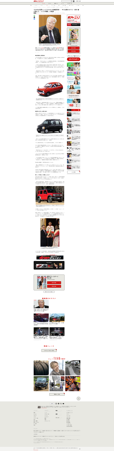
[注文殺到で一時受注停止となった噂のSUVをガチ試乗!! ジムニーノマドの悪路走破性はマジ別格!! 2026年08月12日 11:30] (41, 383)
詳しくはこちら (36, 449)
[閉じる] (79, 448)
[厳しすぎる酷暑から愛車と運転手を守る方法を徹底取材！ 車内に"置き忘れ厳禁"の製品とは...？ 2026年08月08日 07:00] (57, 383)
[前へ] (35, 266)
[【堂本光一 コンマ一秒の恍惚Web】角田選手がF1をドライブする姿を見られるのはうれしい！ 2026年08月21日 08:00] (57, 367)
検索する (71, 1)
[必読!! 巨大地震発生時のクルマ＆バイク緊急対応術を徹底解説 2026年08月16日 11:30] (72, 367)
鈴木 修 (58, 47)
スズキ (42, 47)
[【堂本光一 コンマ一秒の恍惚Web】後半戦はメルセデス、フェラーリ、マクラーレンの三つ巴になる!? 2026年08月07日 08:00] (72, 383)
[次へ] (62, 266)
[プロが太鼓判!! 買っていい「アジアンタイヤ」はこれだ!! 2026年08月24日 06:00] (41, 367)
